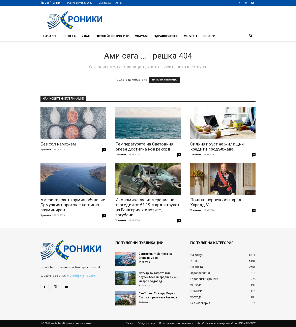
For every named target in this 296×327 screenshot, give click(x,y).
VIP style (191, 36)
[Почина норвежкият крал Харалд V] (223, 179)
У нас (85, 36)
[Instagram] (246, 3)
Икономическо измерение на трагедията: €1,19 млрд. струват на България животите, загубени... (147, 207)
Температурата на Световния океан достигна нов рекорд (144, 147)
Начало (49, 36)
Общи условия (146, 323)
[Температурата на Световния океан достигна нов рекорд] (148, 123)
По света (68, 36)
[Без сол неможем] (73, 123)
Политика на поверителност (176, 323)
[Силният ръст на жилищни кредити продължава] (223, 123)
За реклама (105, 2)
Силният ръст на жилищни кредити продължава (217, 147)
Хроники (45, 149)
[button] (251, 36)
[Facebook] (239, 3)
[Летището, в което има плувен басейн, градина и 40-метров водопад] (125, 278)
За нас (118, 2)
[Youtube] (252, 3)
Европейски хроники (112, 36)
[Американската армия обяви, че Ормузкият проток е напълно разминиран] (73, 179)
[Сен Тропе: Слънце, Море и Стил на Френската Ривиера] (125, 298)
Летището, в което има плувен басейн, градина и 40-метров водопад (158, 277)
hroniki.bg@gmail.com (81, 275)
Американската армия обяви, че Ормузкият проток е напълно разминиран (72, 204)
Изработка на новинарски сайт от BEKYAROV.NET (226, 323)
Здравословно (166, 36)
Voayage (141, 36)
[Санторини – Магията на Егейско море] (125, 259)
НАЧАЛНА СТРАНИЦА (164, 79)
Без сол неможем (58, 144)
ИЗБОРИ (209, 36)
